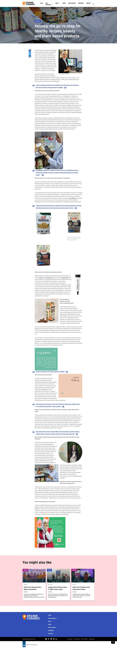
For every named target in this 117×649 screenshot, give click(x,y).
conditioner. (65, 277)
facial (41, 277)
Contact (88, 3)
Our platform (39, 170)
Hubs (56, 3)
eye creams (48, 277)
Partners (81, 3)
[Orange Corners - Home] (31, 623)
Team (41, 3)
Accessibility (70, 639)
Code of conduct (84, 639)
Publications (72, 3)
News (64, 3)
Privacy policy (77, 639)
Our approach (48, 4)
